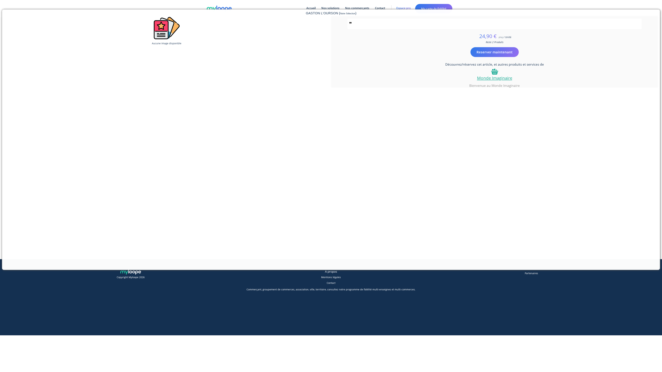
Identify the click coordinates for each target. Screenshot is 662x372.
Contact (331, 283)
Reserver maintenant (495, 52)
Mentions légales (331, 277)
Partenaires (531, 273)
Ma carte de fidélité (433, 9)
